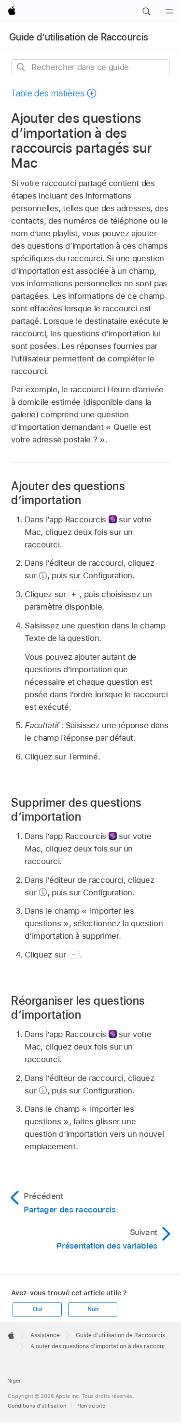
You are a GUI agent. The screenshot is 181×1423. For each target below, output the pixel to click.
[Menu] (169, 11)
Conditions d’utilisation (37, 1405)
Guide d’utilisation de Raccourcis (78, 37)
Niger (14, 1380)
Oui (37, 1309)
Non (92, 1309)
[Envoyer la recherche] (21, 67)
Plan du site (90, 1405)
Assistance (45, 1335)
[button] (146, 11)
